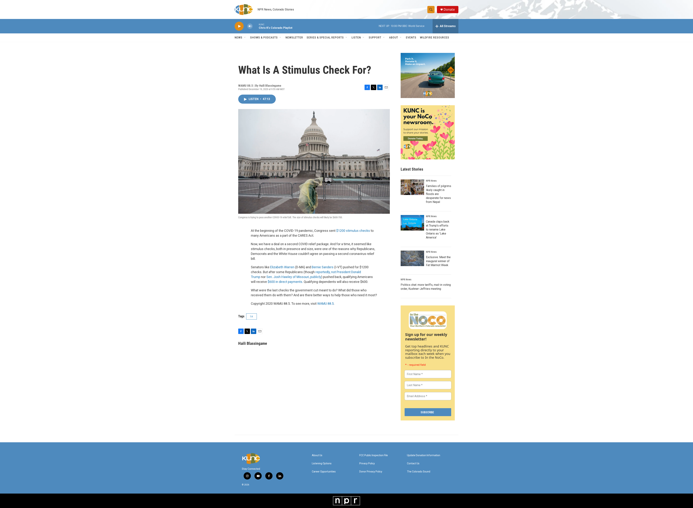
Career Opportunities (324, 471)
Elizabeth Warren (282, 267)
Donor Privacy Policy (370, 471)
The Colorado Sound (418, 471)
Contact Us (413, 463)
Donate (449, 9)
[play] (239, 26)
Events (411, 37)
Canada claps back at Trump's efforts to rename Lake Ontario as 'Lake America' (437, 229)
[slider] (255, 26)
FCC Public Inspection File (373, 455)
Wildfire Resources (434, 37)
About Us (317, 455)
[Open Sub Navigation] (245, 37)
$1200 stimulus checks (353, 231)
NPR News (431, 180)
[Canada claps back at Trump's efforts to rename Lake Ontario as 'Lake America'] (412, 223)
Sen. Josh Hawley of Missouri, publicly (293, 277)
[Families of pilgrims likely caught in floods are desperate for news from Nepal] (412, 187)
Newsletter (294, 37)
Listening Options (322, 463)
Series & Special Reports (325, 37)
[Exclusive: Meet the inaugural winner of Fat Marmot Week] (412, 258)
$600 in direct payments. (285, 282)
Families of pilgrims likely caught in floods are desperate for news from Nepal (438, 194)
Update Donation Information (423, 455)
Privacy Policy (367, 463)
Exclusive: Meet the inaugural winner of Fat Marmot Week (438, 261)
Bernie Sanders (323, 267)
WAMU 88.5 (325, 303)
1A (251, 316)
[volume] (250, 26)
